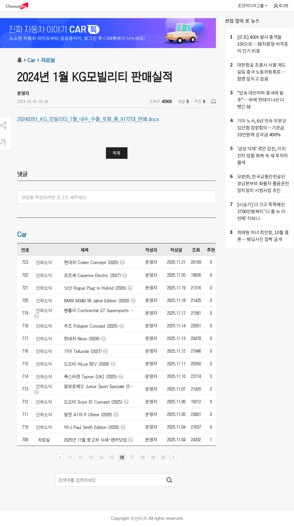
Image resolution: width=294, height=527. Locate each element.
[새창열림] (20, 5)
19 (153, 457)
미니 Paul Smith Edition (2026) (91, 427)
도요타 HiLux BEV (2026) (87, 364)
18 (142, 457)
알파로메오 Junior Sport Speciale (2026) (99, 386)
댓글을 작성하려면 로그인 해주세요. (54, 197)
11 (70, 457)
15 (111, 457)
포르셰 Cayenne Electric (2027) (92, 275)
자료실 (48, 60)
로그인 (283, 5)
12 (80, 457)
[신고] (213, 101)
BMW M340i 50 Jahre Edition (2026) (96, 300)
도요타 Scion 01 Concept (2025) (93, 402)
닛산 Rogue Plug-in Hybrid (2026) (95, 288)
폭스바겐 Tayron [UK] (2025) (90, 376)
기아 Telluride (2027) (83, 351)
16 (122, 457)
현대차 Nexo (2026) (82, 338)
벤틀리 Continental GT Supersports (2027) (99, 310)
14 (101, 457)
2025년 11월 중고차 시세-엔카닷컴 (95, 440)
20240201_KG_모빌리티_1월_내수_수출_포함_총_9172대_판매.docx (88, 118)
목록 (117, 153)
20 (163, 457)
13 (91, 457)
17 (132, 457)
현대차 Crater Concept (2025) (91, 262)
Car (31, 60)
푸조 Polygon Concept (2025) (91, 326)
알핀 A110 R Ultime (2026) (88, 414)
